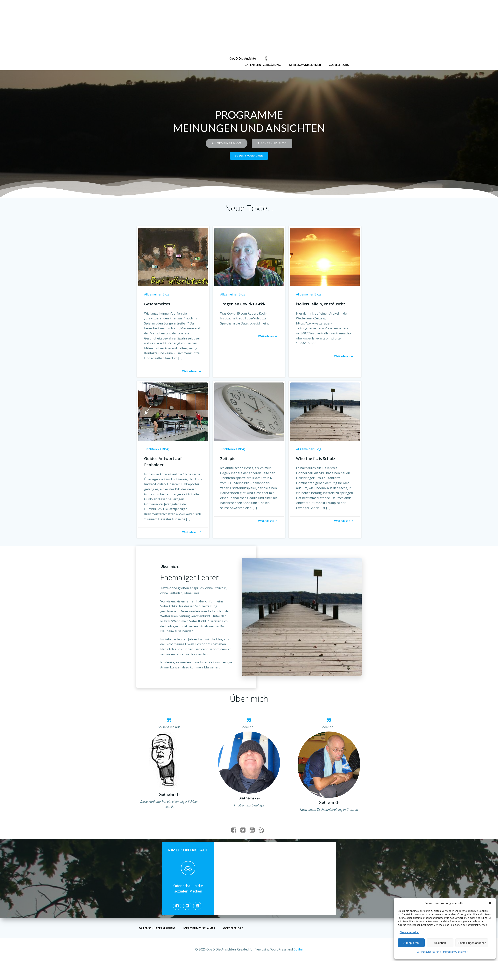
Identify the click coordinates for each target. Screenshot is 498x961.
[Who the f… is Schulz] (325, 411)
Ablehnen (440, 942)
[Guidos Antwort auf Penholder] (173, 411)
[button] (490, 903)
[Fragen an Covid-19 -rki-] (249, 256)
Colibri (298, 949)
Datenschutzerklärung (428, 951)
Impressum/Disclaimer (455, 951)
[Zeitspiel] (249, 411)
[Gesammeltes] (173, 256)
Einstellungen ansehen (472, 942)
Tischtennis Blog (156, 449)
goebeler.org (339, 65)
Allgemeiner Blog (156, 294)
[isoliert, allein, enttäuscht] (325, 256)
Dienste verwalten (409, 932)
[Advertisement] (116, 27)
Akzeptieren (411, 942)
